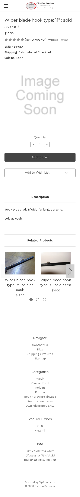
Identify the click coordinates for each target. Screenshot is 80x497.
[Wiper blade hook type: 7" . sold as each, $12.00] (20, 263)
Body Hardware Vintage (40, 397)
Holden (40, 387)
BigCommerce (47, 482)
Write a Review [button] (58, 40)
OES (40, 426)
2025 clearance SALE (40, 406)
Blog (40, 349)
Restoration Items (40, 401)
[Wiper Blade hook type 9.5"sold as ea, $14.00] (56, 263)
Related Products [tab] (40, 240)
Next (70, 271)
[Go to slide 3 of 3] (44, 299)
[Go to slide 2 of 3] (37, 299)
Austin (40, 378)
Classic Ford (40, 383)
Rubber (40, 392)
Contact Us (40, 345)
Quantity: (40, 137)
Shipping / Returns (40, 354)
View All (40, 430)
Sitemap (40, 358)
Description (40, 197)
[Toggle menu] (6, 6)
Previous (5, 271)
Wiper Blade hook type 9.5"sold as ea (55, 282)
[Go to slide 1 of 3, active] (31, 299)
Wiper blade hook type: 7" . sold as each (20, 285)
